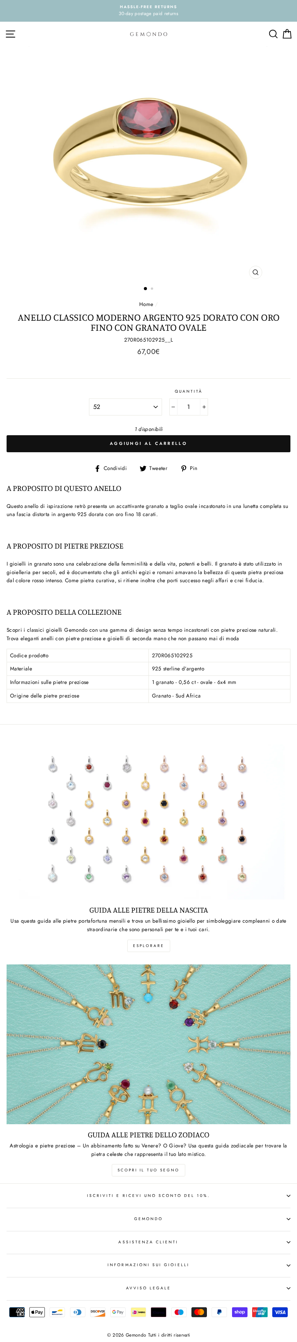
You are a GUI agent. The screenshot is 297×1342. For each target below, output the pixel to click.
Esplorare (148, 946)
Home (146, 304)
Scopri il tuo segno (148, 1170)
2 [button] (153, 289)
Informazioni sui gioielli (148, 1265)
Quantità (189, 391)
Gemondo (148, 1219)
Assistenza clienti (148, 1242)
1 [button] (146, 289)
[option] (148, 11)
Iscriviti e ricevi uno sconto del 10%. (148, 1195)
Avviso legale (148, 1288)
